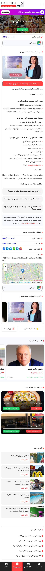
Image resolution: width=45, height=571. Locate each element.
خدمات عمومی (38, 377)
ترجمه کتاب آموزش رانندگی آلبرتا (30, 551)
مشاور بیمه (30, 377)
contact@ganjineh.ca (29, 223)
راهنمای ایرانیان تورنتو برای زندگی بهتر (28, 556)
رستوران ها (15, 408)
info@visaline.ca (34, 165)
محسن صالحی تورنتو (35, 369)
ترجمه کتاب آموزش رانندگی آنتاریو (29, 541)
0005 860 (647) (8, 37)
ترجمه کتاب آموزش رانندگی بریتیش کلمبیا (27, 546)
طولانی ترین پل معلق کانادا (20, 455)
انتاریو (40, 17)
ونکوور (29, 431)
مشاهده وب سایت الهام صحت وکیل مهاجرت (22, 83)
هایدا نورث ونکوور (36, 426)
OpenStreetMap (24, 282)
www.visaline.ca (9, 243)
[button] (22, 271)
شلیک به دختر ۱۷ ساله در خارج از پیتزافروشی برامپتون (18, 482)
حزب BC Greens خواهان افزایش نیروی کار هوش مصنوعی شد (17, 509)
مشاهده (10, 377)
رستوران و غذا (8, 408)
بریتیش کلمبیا (36, 431)
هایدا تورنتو (38, 403)
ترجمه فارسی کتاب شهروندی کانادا (30, 536)
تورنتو (19, 29)
